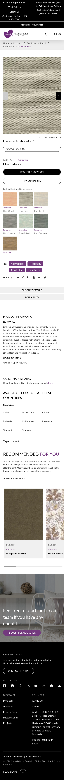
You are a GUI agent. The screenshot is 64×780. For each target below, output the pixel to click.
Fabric (43, 43)
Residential (8, 46)
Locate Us (14, 11)
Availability (32, 297)
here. (50, 383)
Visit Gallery (14, 7)
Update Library (32, 181)
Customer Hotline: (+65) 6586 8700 (14, 18)
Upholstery (34, 270)
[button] (58, 96)
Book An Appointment (14, 2)
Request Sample (15, 148)
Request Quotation (32, 172)
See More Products (14, 478)
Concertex (23, 159)
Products (18, 43)
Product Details (32, 290)
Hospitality (35, 263)
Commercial (17, 263)
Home (6, 43)
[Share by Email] (39, 277)
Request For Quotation (32, 24)
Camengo (52, 549)
